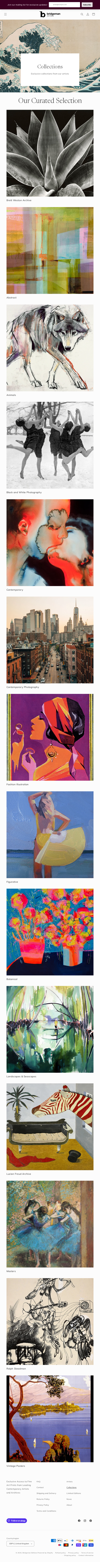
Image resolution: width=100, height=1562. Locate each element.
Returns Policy (43, 1499)
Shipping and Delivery (46, 1493)
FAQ (38, 1481)
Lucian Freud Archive (19, 1173)
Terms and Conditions (46, 1511)
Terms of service (87, 1553)
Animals (11, 395)
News (69, 1499)
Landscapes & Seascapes (21, 1076)
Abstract (12, 297)
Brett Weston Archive (19, 200)
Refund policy (60, 1553)
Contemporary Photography (23, 687)
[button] (5, 14)
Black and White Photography (24, 492)
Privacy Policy (43, 1505)
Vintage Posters (16, 1465)
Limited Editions (74, 1493)
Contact (40, 1487)
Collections (72, 1487)
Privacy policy (73, 1553)
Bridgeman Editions (30, 1553)
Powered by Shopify (45, 1553)
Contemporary (15, 589)
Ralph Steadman (16, 1368)
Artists (70, 1481)
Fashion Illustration (18, 784)
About (69, 1505)
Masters (11, 1271)
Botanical (12, 979)
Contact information (86, 1555)
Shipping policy (70, 1555)
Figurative (12, 881)
